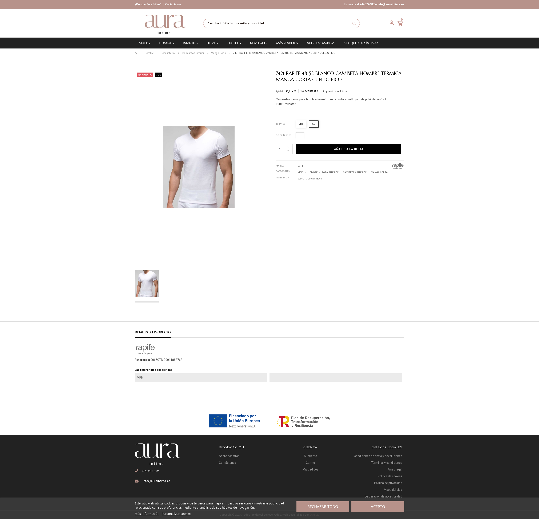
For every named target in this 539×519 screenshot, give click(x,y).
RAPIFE (301, 166)
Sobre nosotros (229, 456)
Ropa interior (330, 172)
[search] (354, 23)
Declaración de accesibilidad (383, 496)
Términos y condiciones (386, 462)
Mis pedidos (310, 469)
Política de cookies (390, 476)
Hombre (313, 172)
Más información (147, 513)
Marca (280, 166)
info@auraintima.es (391, 4)
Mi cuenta (310, 456)
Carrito (310, 462)
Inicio (300, 172)
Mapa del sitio (393, 489)
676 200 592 (367, 4)
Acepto (378, 506)
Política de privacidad (388, 483)
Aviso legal (395, 469)
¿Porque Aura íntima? (148, 4)
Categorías (283, 171)
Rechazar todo (322, 506)
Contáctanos (173, 4)
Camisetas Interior (355, 172)
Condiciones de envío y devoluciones (378, 456)
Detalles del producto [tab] (153, 332)
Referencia (282, 177)
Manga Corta (379, 172)
